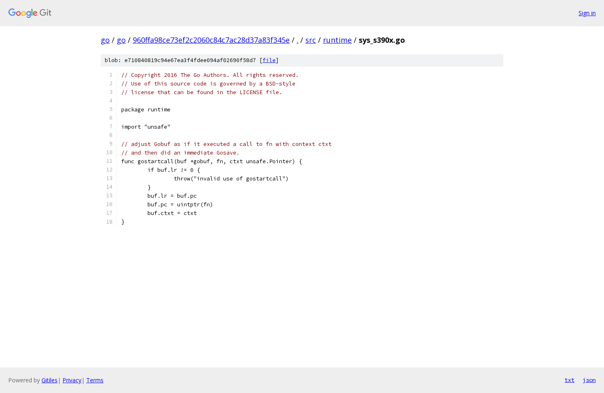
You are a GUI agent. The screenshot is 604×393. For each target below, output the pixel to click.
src (310, 40)
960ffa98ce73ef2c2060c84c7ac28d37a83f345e (211, 40)
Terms (95, 380)
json (589, 380)
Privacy (71, 380)
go (105, 40)
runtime (337, 40)
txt (569, 380)
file (269, 60)
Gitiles (49, 380)
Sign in (587, 13)
